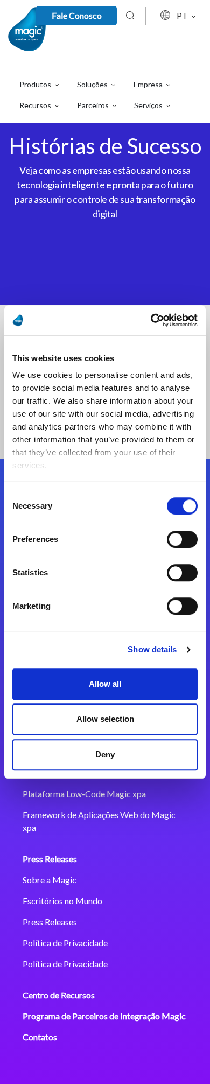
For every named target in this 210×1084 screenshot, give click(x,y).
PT (183, 15)
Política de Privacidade (65, 943)
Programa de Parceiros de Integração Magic (104, 1016)
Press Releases (50, 859)
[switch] (182, 539)
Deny (105, 754)
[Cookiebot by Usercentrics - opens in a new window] (151, 320)
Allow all (105, 683)
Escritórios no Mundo (62, 901)
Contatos (40, 1037)
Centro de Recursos (59, 995)
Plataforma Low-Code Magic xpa (84, 794)
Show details (152, 649)
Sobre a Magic (49, 880)
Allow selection (105, 718)
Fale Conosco (77, 15)
